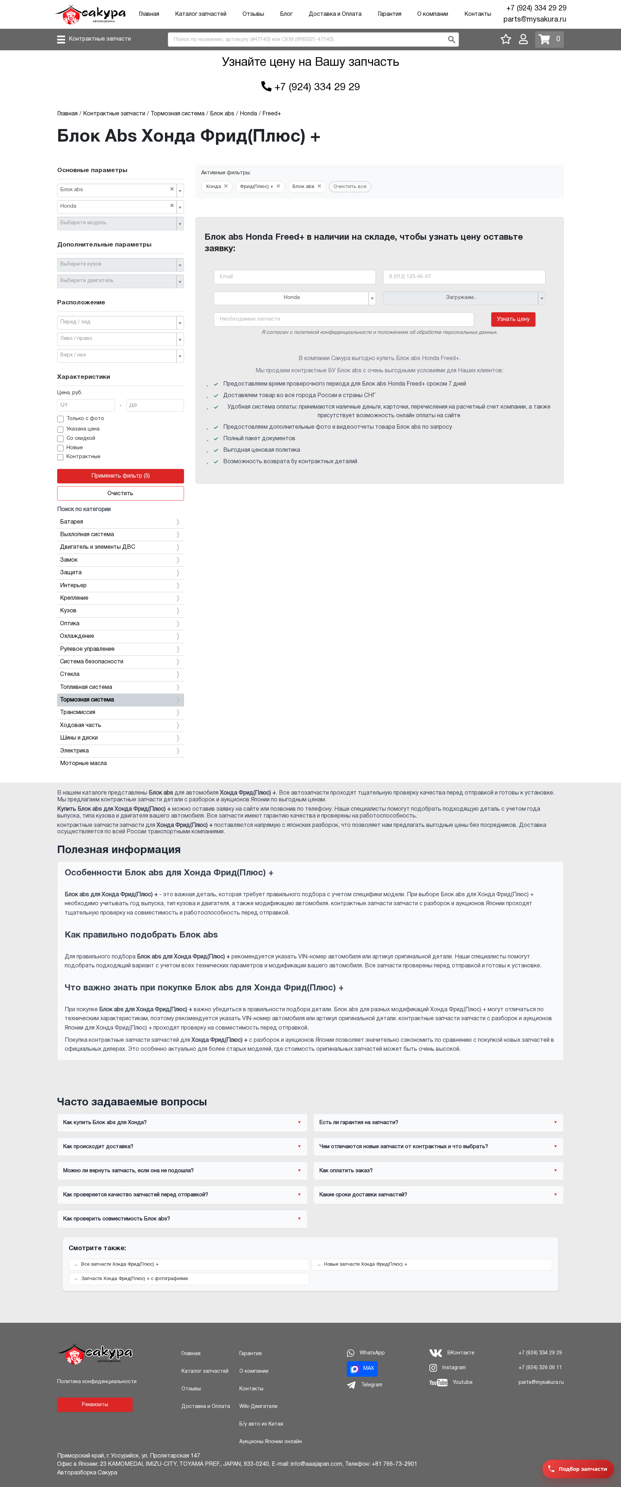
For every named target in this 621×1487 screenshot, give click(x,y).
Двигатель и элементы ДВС (97, 547)
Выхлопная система (87, 534)
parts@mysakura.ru (534, 20)
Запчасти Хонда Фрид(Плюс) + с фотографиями (134, 1279)
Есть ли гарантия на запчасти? (358, 1122)
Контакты (477, 14)
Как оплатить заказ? (346, 1170)
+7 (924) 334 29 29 (536, 8)
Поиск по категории (84, 509)
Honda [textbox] (117, 206)
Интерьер (73, 585)
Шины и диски (79, 738)
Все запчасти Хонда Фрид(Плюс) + (119, 1264)
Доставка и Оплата (335, 14)
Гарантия (389, 14)
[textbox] (117, 223)
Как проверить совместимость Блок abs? (116, 1218)
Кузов (68, 610)
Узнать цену (513, 319)
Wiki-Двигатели (258, 1406)
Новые (74, 448)
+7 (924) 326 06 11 (540, 1368)
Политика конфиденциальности (97, 1382)
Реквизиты (95, 1405)
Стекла (69, 674)
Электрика (74, 751)
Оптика (69, 623)
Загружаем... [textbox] (461, 297)
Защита (71, 572)
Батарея (71, 522)
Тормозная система (87, 700)
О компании (432, 14)
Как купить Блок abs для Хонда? (105, 1122)
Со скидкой (80, 438)
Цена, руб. (69, 393)
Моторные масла (83, 763)
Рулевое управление (87, 649)
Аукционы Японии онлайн (270, 1442)
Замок (69, 560)
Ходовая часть (80, 725)
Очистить (120, 493)
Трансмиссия (77, 712)
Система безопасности (91, 661)
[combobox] (120, 190)
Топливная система (86, 687)
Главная (149, 14)
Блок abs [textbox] (117, 189)
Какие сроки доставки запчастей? (363, 1194)
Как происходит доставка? (98, 1146)
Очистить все (350, 186)
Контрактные (83, 457)
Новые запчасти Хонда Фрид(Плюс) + (365, 1264)
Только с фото (85, 418)
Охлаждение (77, 636)
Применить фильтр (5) (120, 476)
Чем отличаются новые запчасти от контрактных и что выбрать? (403, 1146)
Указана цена (83, 429)
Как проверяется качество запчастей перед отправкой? (135, 1194)
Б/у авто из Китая (261, 1424)
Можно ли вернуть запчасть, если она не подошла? (128, 1170)
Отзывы (253, 14)
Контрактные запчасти (100, 39)
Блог (286, 14)
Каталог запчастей (200, 14)
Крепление (74, 598)
